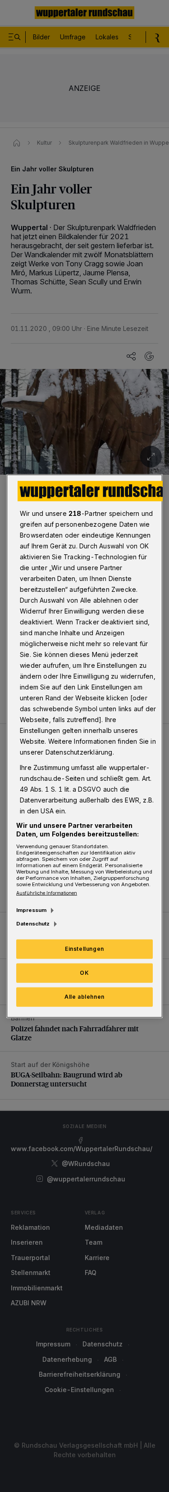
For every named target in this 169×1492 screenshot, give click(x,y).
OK (84, 972)
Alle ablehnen (84, 996)
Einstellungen (84, 948)
